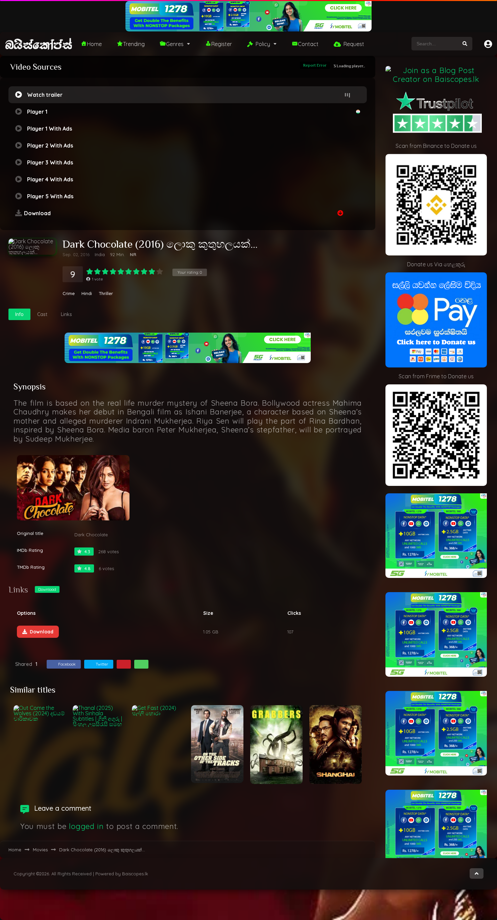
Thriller (106, 293)
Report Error (315, 65)
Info (19, 314)
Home (94, 44)
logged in (86, 826)
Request (354, 44)
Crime (69, 293)
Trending (134, 44)
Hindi (86, 293)
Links (66, 314)
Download (47, 589)
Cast (42, 314)
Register (221, 44)
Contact (308, 44)
